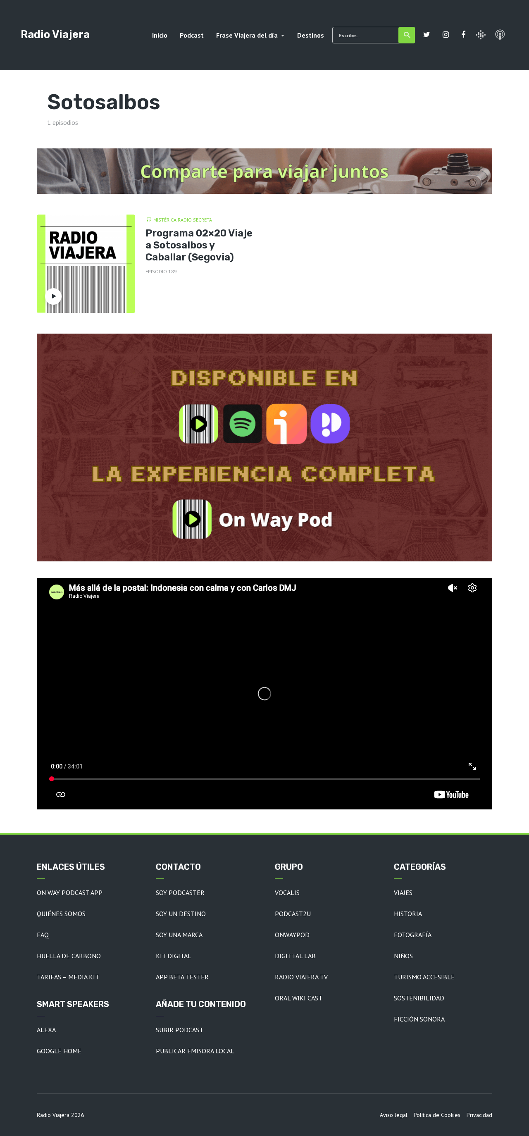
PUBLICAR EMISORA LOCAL (195, 1051)
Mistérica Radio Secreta (182, 220)
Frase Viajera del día (247, 35)
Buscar (406, 35)
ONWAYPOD (292, 935)
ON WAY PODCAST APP (69, 892)
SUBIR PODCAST (179, 1030)
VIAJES (403, 892)
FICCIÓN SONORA (419, 1019)
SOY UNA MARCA (179, 935)
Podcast (192, 35)
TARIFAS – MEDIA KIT (68, 977)
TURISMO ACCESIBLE (424, 977)
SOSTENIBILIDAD (419, 998)
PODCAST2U (293, 913)
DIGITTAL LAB (295, 956)
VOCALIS (287, 892)
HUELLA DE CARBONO (69, 956)
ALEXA (46, 1030)
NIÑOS (403, 956)
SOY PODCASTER (180, 892)
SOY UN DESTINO (181, 913)
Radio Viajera (55, 34)
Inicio (159, 35)
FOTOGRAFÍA (412, 935)
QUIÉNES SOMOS (61, 913)
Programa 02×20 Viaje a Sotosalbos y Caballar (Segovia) (199, 245)
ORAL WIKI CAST (298, 998)
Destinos (310, 35)
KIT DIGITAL (173, 956)
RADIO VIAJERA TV (301, 977)
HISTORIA (408, 913)
